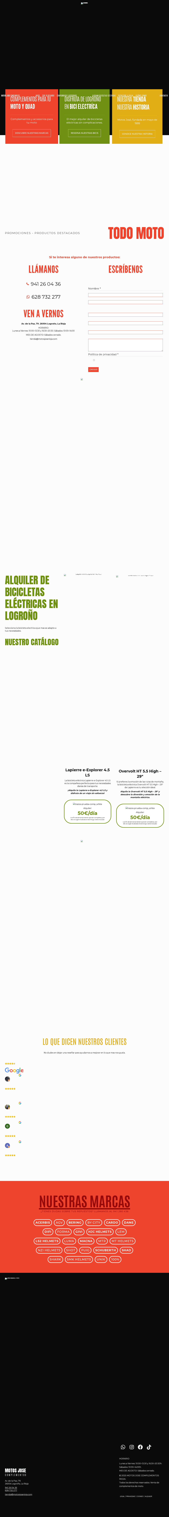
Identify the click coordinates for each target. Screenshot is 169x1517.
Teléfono (93, 319)
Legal (122, 1496)
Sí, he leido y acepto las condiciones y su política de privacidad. (127, 363)
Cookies (140, 1496)
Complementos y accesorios (67, 95)
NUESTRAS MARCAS (84, 1200)
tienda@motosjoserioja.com (18, 1494)
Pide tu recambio (48, 95)
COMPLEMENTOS (10, 95)
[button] (123, 1447)
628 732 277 (11, 1490)
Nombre (92, 298)
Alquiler (148, 1496)
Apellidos (93, 305)
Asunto (92, 328)
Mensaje (92, 337)
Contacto (164, 95)
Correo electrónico (99, 311)
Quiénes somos (141, 95)
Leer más (103, 1169)
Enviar (93, 369)
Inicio (38, 95)
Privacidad (130, 1496)
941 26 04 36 (11, 1488)
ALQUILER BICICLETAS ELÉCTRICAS (104, 95)
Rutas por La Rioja (125, 95)
